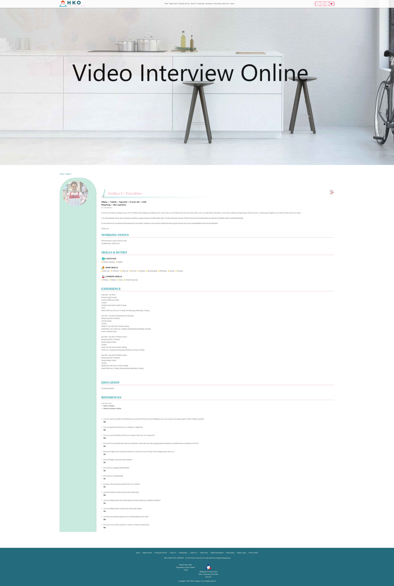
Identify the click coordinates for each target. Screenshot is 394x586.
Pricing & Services (184, 3)
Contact (232, 3)
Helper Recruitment (217, 553)
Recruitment (208, 3)
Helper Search (173, 3)
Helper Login (241, 553)
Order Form (225, 3)
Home (166, 3)
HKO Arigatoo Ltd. (197, 581)
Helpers (68, 174)
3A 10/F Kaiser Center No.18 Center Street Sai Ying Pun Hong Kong (207, 558)
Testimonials (200, 3)
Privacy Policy (253, 553)
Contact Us (193, 553)
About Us (193, 3)
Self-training (217, 3)
